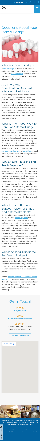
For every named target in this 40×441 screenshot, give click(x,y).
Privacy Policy (28, 424)
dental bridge (8, 69)
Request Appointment (20, 336)
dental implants (21, 218)
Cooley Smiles (22, 420)
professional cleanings (11, 151)
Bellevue (19, 2)
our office (27, 151)
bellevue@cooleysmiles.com (20, 319)
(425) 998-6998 (20, 311)
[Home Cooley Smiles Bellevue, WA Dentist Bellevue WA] (4, 8)
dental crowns (17, 74)
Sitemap (20, 424)
